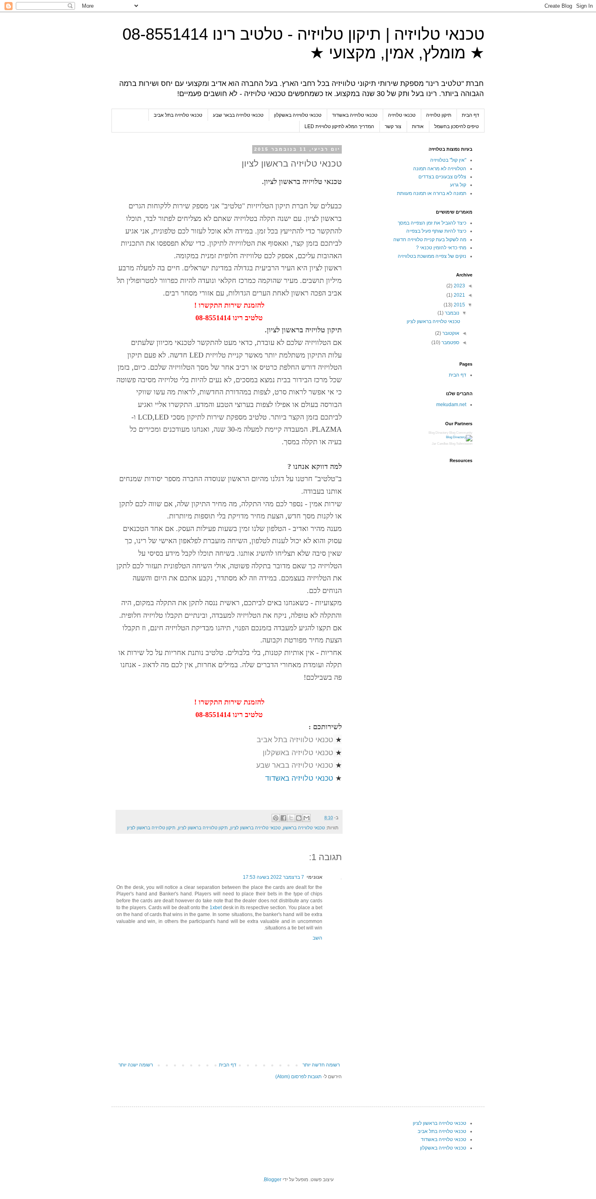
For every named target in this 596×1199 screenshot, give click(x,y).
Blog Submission (460, 443)
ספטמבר (449, 342)
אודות (418, 126)
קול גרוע (458, 185)
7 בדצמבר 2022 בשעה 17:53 (273, 877)
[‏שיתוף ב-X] (291, 818)
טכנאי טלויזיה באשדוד (354, 115)
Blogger (272, 1179)
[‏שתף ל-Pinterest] (276, 818)
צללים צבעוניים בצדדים (442, 177)
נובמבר (451, 313)
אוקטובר (450, 333)
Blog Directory (438, 433)
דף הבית (470, 115)
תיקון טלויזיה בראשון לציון (151, 827)
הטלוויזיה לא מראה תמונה (439, 168)
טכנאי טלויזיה (402, 115)
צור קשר (393, 126)
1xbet (216, 907)
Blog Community (460, 433)
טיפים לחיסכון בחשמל (456, 126)
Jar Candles (440, 443)
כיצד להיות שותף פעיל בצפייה (436, 231)
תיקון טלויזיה (438, 115)
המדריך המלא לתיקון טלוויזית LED (339, 126)
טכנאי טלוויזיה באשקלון (298, 115)
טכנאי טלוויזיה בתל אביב (295, 739)
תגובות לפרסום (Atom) (298, 1076)
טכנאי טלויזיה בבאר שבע (238, 115)
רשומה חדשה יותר (321, 1065)
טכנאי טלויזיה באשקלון (298, 752)
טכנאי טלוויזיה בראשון (304, 827)
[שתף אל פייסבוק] (283, 818)
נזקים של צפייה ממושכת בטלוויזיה (432, 256)
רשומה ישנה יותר (135, 1065)
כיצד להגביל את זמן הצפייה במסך (432, 223)
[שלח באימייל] (306, 818)
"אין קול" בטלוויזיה (448, 160)
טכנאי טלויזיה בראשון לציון (255, 827)
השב (317, 938)
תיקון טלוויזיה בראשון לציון (203, 827)
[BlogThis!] (299, 818)
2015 (458, 305)
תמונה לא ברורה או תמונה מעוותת (431, 193)
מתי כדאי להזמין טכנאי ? (441, 248)
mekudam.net (451, 404)
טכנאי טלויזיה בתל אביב (178, 115)
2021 (458, 295)
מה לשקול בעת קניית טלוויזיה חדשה (429, 239)
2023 (458, 286)
